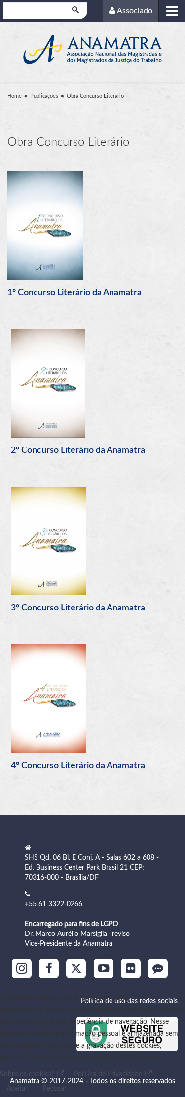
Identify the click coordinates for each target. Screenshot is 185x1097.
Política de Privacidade (109, 1074)
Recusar (54, 1088)
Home (14, 96)
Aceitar (17, 1088)
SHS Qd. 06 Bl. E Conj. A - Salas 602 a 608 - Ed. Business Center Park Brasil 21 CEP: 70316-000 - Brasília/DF (92, 867)
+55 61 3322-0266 (53, 904)
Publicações (44, 96)
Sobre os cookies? (28, 1074)
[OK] (76, 10)
